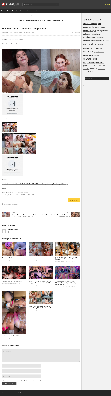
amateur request (90, 24)
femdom (106, 40)
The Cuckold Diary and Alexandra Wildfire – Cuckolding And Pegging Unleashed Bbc (65, 282)
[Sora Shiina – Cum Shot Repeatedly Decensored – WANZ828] (61, 214)
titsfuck (94, 72)
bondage (100, 31)
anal (99, 24)
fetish (85, 44)
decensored (100, 37)
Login (108, 4)
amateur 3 (97, 20)
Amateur (36, 11)
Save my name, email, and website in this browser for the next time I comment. (24, 380)
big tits (86, 30)
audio (90, 27)
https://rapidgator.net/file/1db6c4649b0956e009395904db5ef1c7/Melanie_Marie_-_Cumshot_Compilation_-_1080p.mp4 (35, 184)
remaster (86, 69)
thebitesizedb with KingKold (10, 335)
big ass (102, 27)
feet (100, 40)
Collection (15, 11)
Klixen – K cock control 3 (99, 78)
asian (85, 27)
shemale (93, 69)
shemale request (101, 69)
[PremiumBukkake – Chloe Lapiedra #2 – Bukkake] (20, 214)
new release (88, 55)
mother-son (100, 52)
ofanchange (96, 55)
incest (100, 44)
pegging (85, 66)
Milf (94, 52)
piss (90, 65)
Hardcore (29, 11)
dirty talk (86, 40)
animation (104, 23)
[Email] (8, 232)
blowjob (92, 30)
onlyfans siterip (90, 59)
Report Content (73, 200)
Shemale (22, 11)
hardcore (92, 44)
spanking (85, 72)
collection (87, 34)
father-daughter (95, 40)
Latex (94, 48)
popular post (95, 65)
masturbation (88, 52)
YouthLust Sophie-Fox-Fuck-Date (12, 281)
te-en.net (85, 85)
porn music (102, 65)
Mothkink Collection (8, 258)
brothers (105, 30)
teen (89, 72)
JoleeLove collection (35, 258)
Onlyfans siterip (5, 11)
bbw (93, 27)
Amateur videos (18, 32)
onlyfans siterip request (93, 62)
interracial (87, 48)
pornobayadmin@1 (13, 229)
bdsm (97, 27)
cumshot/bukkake (14, 204)
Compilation (7, 204)
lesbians (99, 48)
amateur (87, 19)
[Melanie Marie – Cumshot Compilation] (14, 249)
